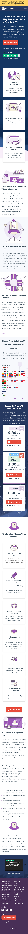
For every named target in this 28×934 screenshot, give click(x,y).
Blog (15, 885)
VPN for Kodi (5, 896)
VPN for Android (5, 894)
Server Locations (6, 900)
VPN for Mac (5, 887)
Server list (4, 902)
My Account (17, 900)
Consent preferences (7, 922)
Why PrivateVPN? (19, 903)
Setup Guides (5, 903)
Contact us (17, 884)
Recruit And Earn (18, 902)
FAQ (15, 898)
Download (4, 898)
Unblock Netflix (5, 884)
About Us (16, 896)
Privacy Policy (18, 891)
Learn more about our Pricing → (14, 513)
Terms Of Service (19, 889)
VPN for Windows (6, 889)
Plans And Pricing (19, 887)
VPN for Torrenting (6, 885)
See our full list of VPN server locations (14, 399)
